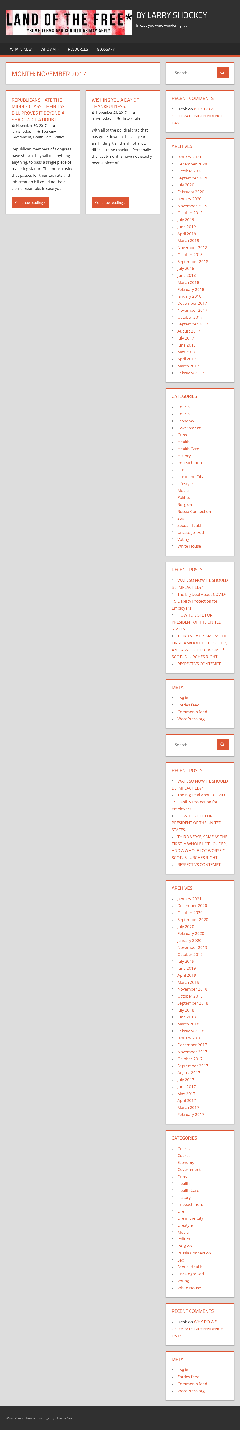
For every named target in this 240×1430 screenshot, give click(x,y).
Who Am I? (50, 49)
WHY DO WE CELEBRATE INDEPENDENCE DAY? (197, 116)
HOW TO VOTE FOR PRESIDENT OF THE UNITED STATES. (196, 622)
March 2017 (188, 366)
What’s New (21, 49)
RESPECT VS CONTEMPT (199, 663)
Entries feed (188, 705)
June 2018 (186, 275)
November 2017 (192, 310)
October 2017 (190, 317)
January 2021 (189, 157)
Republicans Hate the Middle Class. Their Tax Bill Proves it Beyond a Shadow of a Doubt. (38, 109)
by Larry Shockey (171, 14)
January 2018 (189, 296)
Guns (182, 434)
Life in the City (190, 476)
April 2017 (186, 359)
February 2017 (190, 373)
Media (183, 490)
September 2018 (192, 261)
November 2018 (192, 247)
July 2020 (185, 184)
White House (189, 546)
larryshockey (21, 131)
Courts (183, 407)
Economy (49, 131)
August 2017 (188, 331)
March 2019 (188, 240)
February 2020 (190, 191)
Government (21, 137)
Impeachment (190, 462)
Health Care (42, 137)
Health (183, 441)
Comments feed (192, 711)
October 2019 (190, 212)
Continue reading (29, 202)
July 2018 (185, 268)
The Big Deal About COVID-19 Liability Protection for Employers (199, 601)
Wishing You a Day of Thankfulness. (115, 103)
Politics (58, 137)
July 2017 (185, 338)
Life (137, 118)
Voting (183, 539)
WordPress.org (191, 718)
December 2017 (192, 303)
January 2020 (189, 198)
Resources (78, 49)
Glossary (106, 49)
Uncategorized (190, 532)
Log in (182, 698)
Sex (180, 518)
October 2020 (190, 171)
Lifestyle (185, 483)
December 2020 (192, 164)
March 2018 (188, 282)
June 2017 (186, 345)
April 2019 (186, 233)
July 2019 (185, 219)
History (127, 118)
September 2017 (192, 324)
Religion (184, 504)
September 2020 (192, 178)
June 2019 (186, 226)
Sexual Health (189, 525)
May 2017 (186, 352)
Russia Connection (194, 511)
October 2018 (190, 254)
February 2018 (190, 289)
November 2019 (192, 205)
